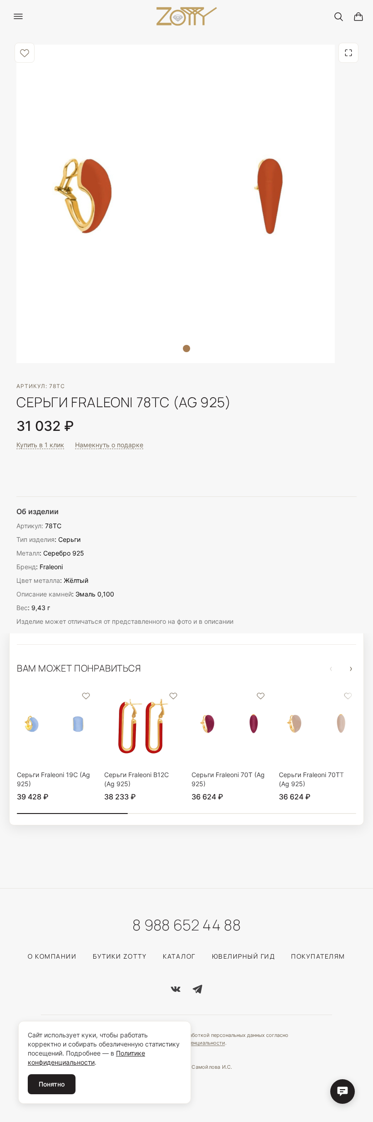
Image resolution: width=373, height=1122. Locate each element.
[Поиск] (338, 16)
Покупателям (318, 956)
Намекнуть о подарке (109, 445)
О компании (52, 956)
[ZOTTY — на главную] (186, 16)
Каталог (179, 956)
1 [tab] (186, 348)
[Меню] (18, 16)
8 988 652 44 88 (186, 925)
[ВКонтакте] (175, 989)
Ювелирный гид (243, 956)
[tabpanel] (175, 204)
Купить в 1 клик (40, 445)
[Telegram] (197, 989)
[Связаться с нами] (342, 1091)
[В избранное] (25, 53)
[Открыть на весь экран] (348, 53)
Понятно (52, 1084)
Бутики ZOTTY (119, 956)
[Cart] (358, 16)
